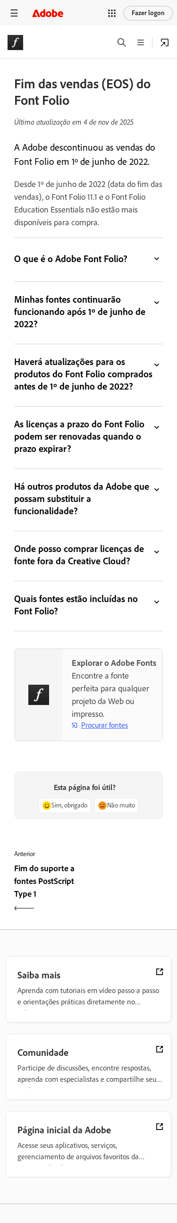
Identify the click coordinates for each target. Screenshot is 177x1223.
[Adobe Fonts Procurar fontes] (164, 42)
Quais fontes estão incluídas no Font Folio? (76, 605)
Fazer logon (148, 13)
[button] (111, 13)
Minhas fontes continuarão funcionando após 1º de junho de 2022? (79, 312)
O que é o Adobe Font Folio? (70, 258)
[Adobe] (47, 13)
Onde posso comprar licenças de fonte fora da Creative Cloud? (79, 555)
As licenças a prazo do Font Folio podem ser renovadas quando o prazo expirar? (79, 436)
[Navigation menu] (14, 13)
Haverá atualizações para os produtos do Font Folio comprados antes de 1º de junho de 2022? (83, 374)
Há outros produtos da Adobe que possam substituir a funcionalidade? (81, 499)
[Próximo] (127, 889)
